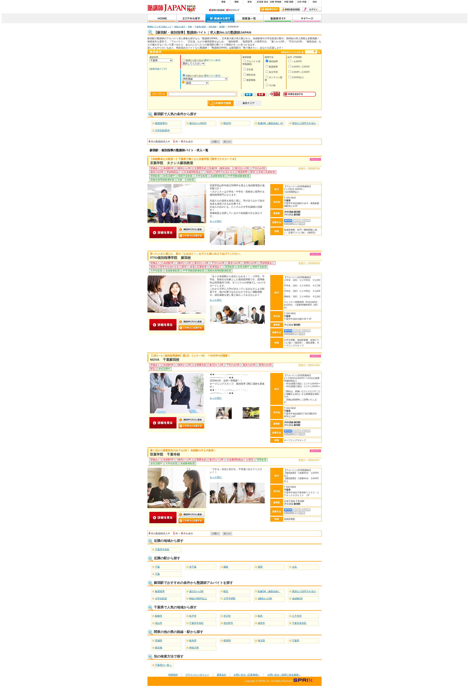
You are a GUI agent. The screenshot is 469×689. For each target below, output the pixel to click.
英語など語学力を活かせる (306, 591)
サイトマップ (232, 10)
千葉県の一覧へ (163, 665)
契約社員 (251, 75)
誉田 (260, 566)
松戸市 (192, 616)
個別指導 (273, 61)
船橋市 (158, 616)
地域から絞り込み (194, 60)
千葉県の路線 (200, 27)
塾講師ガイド (278, 18)
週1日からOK (196, 591)
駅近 (226, 591)
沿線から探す (220, 18)
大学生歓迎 (161, 598)
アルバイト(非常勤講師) (251, 62)
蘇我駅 (222, 27)
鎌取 (226, 566)
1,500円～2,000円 (301, 72)
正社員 (250, 69)
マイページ (307, 18)
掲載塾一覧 (248, 18)
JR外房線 (212, 27)
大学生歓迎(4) (162, 130)
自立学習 (273, 72)
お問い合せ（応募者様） (247, 674)
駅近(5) (227, 123)
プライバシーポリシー (197, 674)
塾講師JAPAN (162, 18)
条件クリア (248, 103)
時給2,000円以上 (198, 598)
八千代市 (297, 616)
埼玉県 (261, 640)
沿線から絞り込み (194, 76)
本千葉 (192, 566)
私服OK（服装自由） (269, 591)
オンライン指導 (273, 78)
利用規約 (173, 674)
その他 (272, 85)
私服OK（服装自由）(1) (270, 123)
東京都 (158, 647)
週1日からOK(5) (197, 123)
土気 (294, 566)
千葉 (157, 566)
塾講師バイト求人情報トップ (159, 27)
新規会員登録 (290, 9)
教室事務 (251, 80)
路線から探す (179, 27)
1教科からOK (265, 598)
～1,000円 (297, 61)
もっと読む (216, 221)
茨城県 (158, 640)
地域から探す (191, 18)
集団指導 (273, 67)
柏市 (260, 616)
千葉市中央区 (162, 549)
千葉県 (295, 640)
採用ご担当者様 (217, 10)
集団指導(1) (161, 123)
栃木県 (192, 640)
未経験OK (297, 598)
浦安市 (261, 623)
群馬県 (227, 640)
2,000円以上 (298, 77)
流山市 (158, 623)
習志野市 (228, 623)
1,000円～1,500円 (301, 67)
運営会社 (221, 674)
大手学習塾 (229, 598)
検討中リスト (269, 9)
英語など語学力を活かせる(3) (307, 123)
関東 (190, 27)
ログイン (312, 9)
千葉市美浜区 (299, 623)
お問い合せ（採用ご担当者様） (284, 674)
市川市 (227, 616)
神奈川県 (194, 647)
